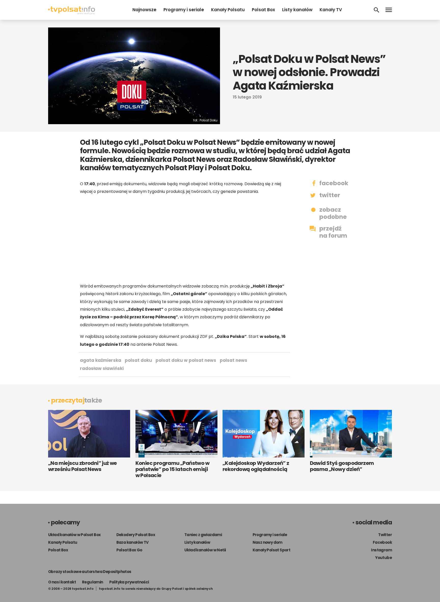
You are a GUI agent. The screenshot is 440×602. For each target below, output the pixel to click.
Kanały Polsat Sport (272, 550)
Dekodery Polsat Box (135, 534)
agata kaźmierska (100, 360)
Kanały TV (331, 10)
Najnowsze (144, 10)
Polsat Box (263, 10)
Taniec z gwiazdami (203, 534)
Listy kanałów (297, 10)
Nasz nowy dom (267, 542)
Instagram (381, 550)
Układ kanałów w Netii (205, 550)
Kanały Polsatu (228, 10)
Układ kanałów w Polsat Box (74, 534)
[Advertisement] (184, 239)
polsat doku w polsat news (186, 360)
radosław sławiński (102, 368)
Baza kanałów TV (132, 542)
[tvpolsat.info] (71, 13)
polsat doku (138, 360)
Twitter (385, 534)
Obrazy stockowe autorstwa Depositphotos (89, 571)
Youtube (383, 557)
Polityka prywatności (129, 582)
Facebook (382, 542)
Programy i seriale (183, 10)
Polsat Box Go (129, 550)
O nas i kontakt (62, 582)
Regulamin (92, 582)
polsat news (233, 360)
